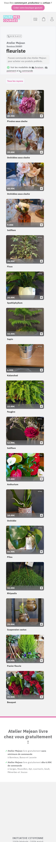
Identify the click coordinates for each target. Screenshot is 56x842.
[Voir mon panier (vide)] (43, 19)
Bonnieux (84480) (14, 46)
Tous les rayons (15, 81)
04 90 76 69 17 (15, 36)
